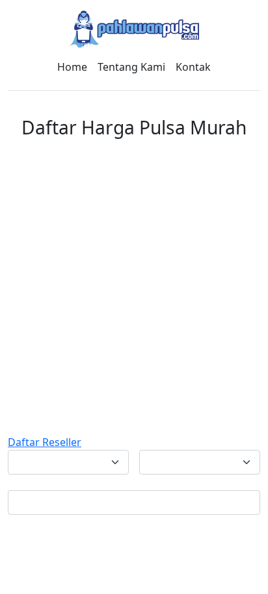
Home (72, 67)
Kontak (193, 67)
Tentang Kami (131, 67)
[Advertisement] (134, 294)
